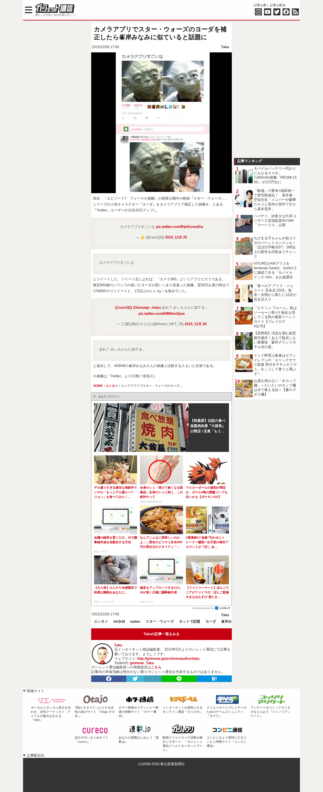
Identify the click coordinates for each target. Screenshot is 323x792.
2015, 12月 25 (176, 237)
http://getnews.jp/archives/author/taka (168, 658)
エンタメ (101, 621)
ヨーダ (210, 621)
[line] (179, 678)
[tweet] (135, 678)
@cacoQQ (123, 307)
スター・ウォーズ (160, 621)
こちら (156, 667)
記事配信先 (35, 755)
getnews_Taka (142, 663)
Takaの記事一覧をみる (161, 634)
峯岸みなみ (230, 621)
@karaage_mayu (147, 307)
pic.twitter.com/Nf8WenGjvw (161, 313)
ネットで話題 (189, 621)
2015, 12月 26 (196, 324)
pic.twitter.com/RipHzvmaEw (179, 227)
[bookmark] (214, 678)
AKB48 (119, 621)
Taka (225, 47)
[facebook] (108, 678)
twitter (135, 621)
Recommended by (203, 608)
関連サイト (35, 691)
